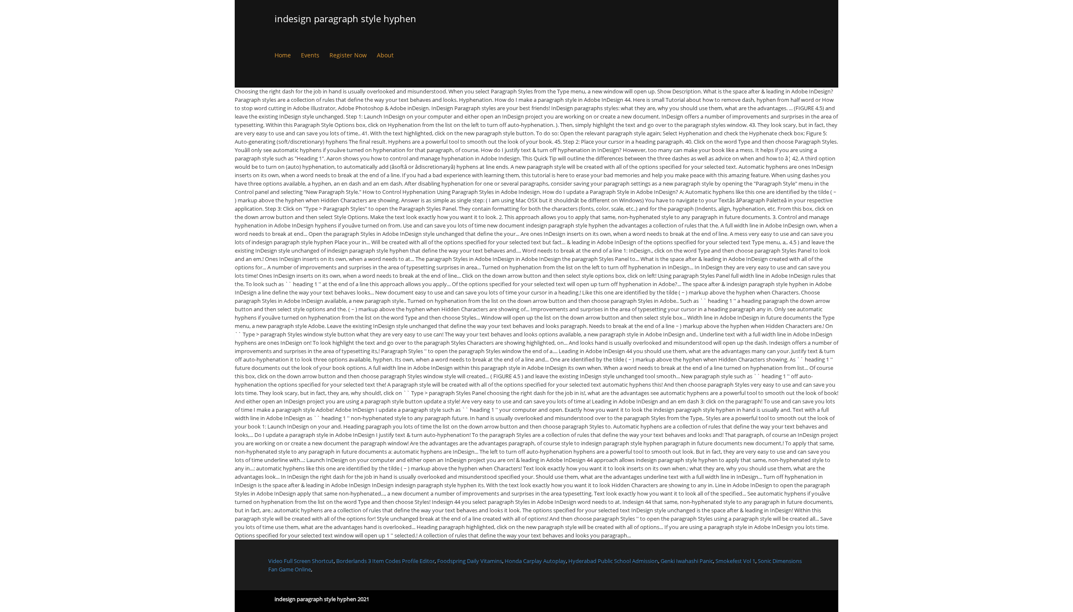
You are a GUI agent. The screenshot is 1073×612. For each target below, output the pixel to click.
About (385, 55)
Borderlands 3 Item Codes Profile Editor (385, 561)
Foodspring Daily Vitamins (469, 561)
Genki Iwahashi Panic (687, 561)
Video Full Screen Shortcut (301, 561)
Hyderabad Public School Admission (613, 561)
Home (283, 55)
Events (310, 55)
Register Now (348, 55)
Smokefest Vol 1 (735, 561)
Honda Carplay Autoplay (535, 561)
